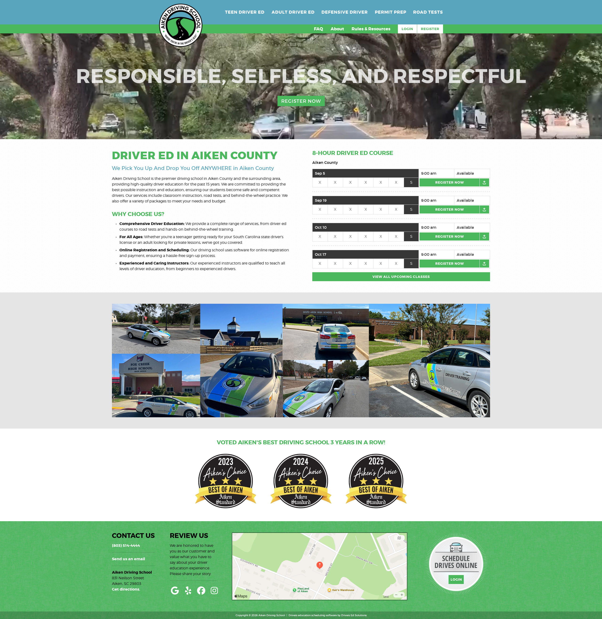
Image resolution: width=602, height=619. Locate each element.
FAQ (318, 29)
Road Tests (428, 12)
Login (407, 29)
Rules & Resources (371, 29)
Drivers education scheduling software (313, 615)
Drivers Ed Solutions (354, 615)
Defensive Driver (344, 12)
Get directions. (126, 589)
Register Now (301, 101)
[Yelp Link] (188, 590)
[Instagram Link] (214, 590)
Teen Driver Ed (245, 12)
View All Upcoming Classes (401, 277)
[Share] (484, 182)
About (337, 29)
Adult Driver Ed (293, 12)
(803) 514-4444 (126, 545)
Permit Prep (390, 12)
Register (430, 29)
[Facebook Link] (201, 590)
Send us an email (128, 558)
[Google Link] (175, 590)
